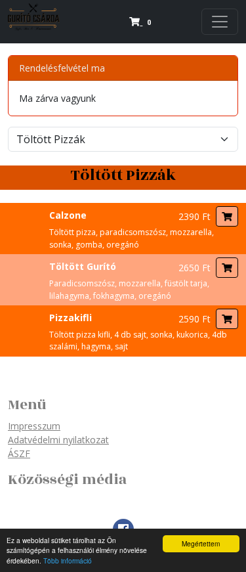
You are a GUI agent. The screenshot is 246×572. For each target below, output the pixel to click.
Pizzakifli (70, 317)
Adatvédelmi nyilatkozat (58, 439)
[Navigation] (219, 22)
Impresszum (34, 426)
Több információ (67, 560)
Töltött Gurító (82, 266)
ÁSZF (19, 453)
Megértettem (201, 543)
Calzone (68, 215)
